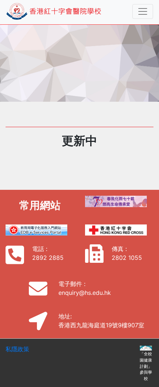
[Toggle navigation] (142, 11)
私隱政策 (17, 349)
